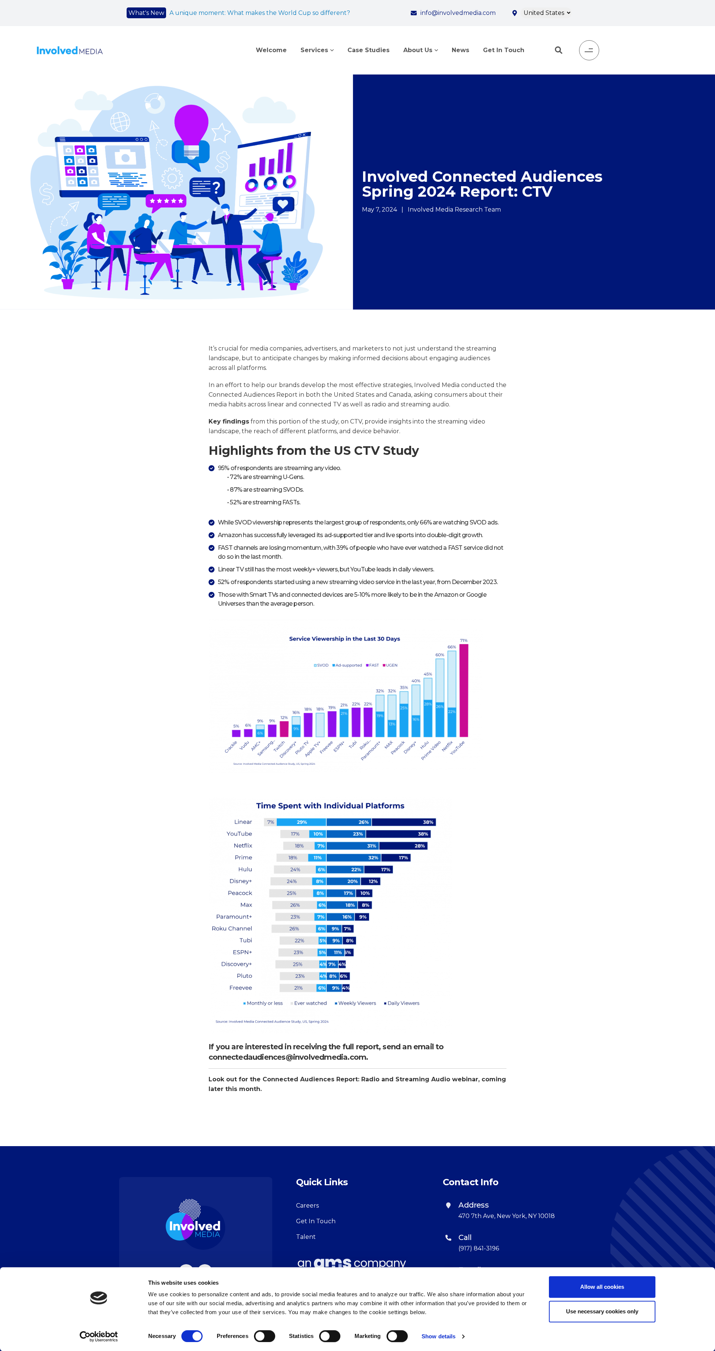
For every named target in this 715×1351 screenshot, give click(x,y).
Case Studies (368, 50)
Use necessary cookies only (602, 1311)
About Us (417, 50)
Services (314, 50)
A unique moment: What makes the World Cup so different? (259, 12)
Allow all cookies (602, 1287)
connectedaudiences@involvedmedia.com (287, 1057)
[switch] (264, 1336)
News (460, 50)
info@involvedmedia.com (458, 12)
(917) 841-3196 (478, 1248)
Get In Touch (503, 50)
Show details (438, 1336)
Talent (306, 1236)
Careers (307, 1205)
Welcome (271, 50)
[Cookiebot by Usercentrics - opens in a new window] (98, 1336)
